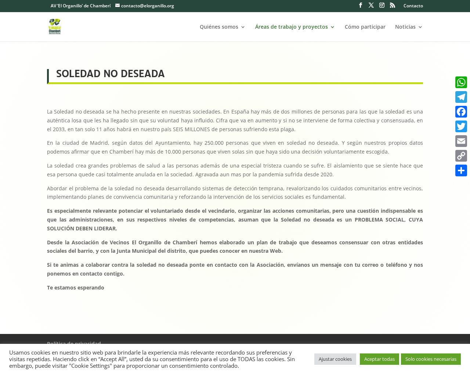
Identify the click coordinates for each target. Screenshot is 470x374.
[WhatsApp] (461, 82)
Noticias (405, 27)
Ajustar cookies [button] (335, 359)
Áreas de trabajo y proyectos (291, 27)
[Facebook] (461, 111)
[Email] (461, 141)
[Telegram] (461, 97)
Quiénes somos (219, 27)
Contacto (413, 6)
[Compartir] (461, 170)
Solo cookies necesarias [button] (430, 359)
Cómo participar (365, 27)
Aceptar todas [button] (379, 359)
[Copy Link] (461, 155)
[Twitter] (461, 126)
